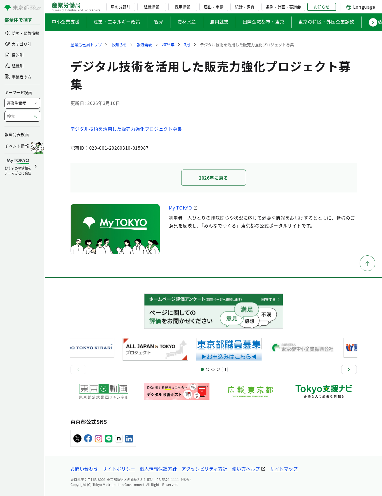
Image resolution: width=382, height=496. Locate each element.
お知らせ (321, 7)
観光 (158, 21)
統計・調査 (244, 7)
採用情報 (182, 7)
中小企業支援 (66, 21)
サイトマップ (284, 468)
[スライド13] (218, 369)
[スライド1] (202, 369)
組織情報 (151, 7)
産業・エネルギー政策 (117, 21)
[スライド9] (212, 369)
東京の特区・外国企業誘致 (326, 21)
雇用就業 (219, 21)
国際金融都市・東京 (264, 21)
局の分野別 (120, 7)
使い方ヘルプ (246, 468)
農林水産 (187, 21)
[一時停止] (225, 369)
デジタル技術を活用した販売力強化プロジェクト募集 (126, 128)
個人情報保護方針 (158, 468)
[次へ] (349, 369)
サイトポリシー (119, 468)
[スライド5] (207, 369)
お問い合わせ (84, 468)
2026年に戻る (213, 177)
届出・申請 (213, 7)
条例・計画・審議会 (283, 7)
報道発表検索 (16, 134)
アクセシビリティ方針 (204, 468)
